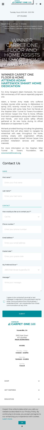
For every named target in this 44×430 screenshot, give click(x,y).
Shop (7, 381)
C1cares (24, 24)
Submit (22, 314)
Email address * (7, 237)
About (15, 24)
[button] (33, 4)
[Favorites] (36, 4)
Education (9, 399)
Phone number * (8, 224)
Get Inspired (10, 390)
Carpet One (5, 24)
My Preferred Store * (9, 264)
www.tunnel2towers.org (11, 153)
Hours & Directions (22, 339)
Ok (22, 422)
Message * (6, 277)
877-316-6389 (22, 16)
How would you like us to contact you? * (16, 211)
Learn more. (7, 419)
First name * (6, 177)
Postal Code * (7, 251)
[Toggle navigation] (3, 4)
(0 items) (40, 4)
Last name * (6, 191)
